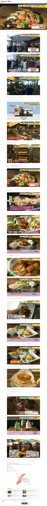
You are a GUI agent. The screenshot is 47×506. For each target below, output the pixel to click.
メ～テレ (11, 26)
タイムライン (16, 26)
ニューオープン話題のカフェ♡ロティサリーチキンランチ (22, 23)
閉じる (24, 503)
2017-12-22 (11, 25)
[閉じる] (27, 498)
